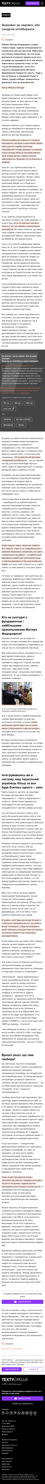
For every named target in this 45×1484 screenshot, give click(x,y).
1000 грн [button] (29, 403)
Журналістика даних (9, 1440)
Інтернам (5, 1453)
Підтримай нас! (7, 1459)
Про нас (5, 1421)
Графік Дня (6, 1464)
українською (16, 1478)
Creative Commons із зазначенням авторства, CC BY (23, 1476)
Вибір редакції (7, 1432)
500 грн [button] (17, 403)
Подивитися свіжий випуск (22, 1403)
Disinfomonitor (7, 1451)
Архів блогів (6, 1467)
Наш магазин (7, 1461)
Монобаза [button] (8, 425)
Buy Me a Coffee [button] (23, 419)
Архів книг (6, 1469)
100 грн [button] (6, 403)
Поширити (9, 40)
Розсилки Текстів (8, 1429)
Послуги (5, 1442)
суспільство (7, 1349)
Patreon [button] (7, 419)
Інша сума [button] (7, 409)
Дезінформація (7, 1448)
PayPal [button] (21, 425)
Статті (4, 1423)
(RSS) (8, 1423)
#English (5, 1434)
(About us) (12, 1421)
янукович (18, 1349)
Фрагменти (6, 1426)
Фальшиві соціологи (9, 1445)
